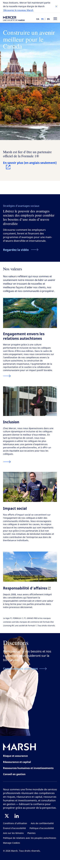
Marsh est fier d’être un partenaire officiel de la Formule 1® (27, 153)
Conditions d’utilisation (15, 823)
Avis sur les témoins (13, 833)
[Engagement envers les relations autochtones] (7, 376)
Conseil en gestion (14, 774)
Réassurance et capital (17, 762)
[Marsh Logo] (19, 747)
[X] (6, 815)
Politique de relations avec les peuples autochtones (29, 838)
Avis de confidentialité (42, 823)
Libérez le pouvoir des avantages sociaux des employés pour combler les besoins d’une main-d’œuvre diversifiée (28, 217)
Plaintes (31, 833)
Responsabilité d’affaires (25, 588)
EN (48, 19)
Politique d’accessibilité (42, 828)
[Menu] (55, 18)
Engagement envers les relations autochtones (23, 336)
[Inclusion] (7, 462)
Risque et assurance (15, 756)
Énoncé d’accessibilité (14, 828)
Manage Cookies (11, 843)
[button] (56, 6)
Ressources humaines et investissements (28, 768)
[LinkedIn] (16, 815)
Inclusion (11, 421)
